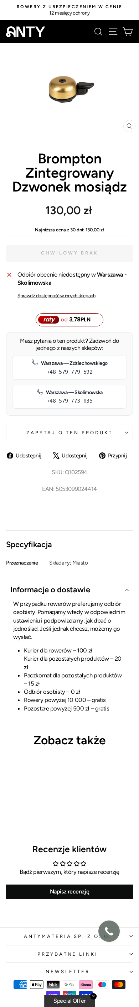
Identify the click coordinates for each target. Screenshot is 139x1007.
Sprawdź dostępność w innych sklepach (56, 295)
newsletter (68, 971)
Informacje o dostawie (50, 589)
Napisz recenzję (69, 891)
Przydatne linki (67, 954)
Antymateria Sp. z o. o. (68, 936)
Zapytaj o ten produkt (69, 432)
